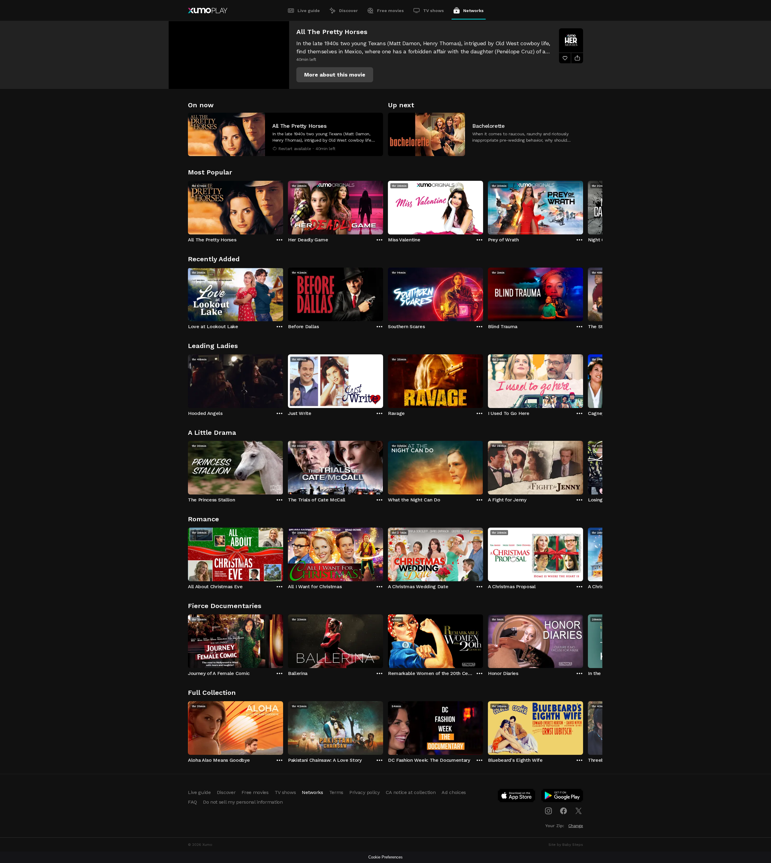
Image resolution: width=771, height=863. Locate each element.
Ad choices (454, 792)
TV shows (433, 10)
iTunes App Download (516, 796)
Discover (348, 10)
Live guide (309, 10)
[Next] (583, 206)
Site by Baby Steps (565, 845)
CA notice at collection (411, 792)
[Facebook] (563, 810)
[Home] (207, 10)
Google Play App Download (562, 796)
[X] (578, 810)
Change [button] (575, 825)
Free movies (390, 10)
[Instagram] (548, 810)
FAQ (192, 802)
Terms (336, 792)
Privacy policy (364, 792)
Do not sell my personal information (243, 802)
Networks (473, 10)
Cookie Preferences (385, 857)
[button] (334, 74)
